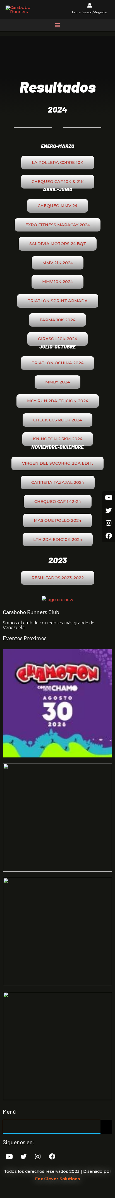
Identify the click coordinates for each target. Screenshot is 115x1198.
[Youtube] (9, 1156)
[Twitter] (23, 1156)
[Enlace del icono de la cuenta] (89, 10)
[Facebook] (51, 1156)
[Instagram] (37, 1156)
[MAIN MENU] (57, 25)
